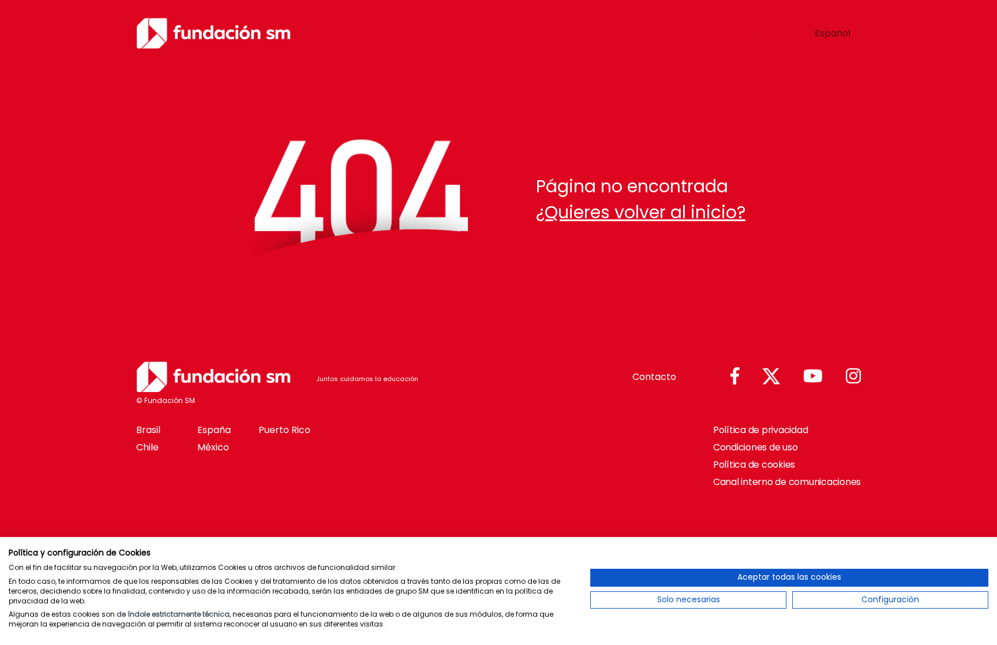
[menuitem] (780, 33)
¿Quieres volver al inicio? (640, 212)
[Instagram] (853, 376)
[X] (771, 377)
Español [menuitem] (832, 32)
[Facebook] (734, 376)
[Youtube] (813, 376)
